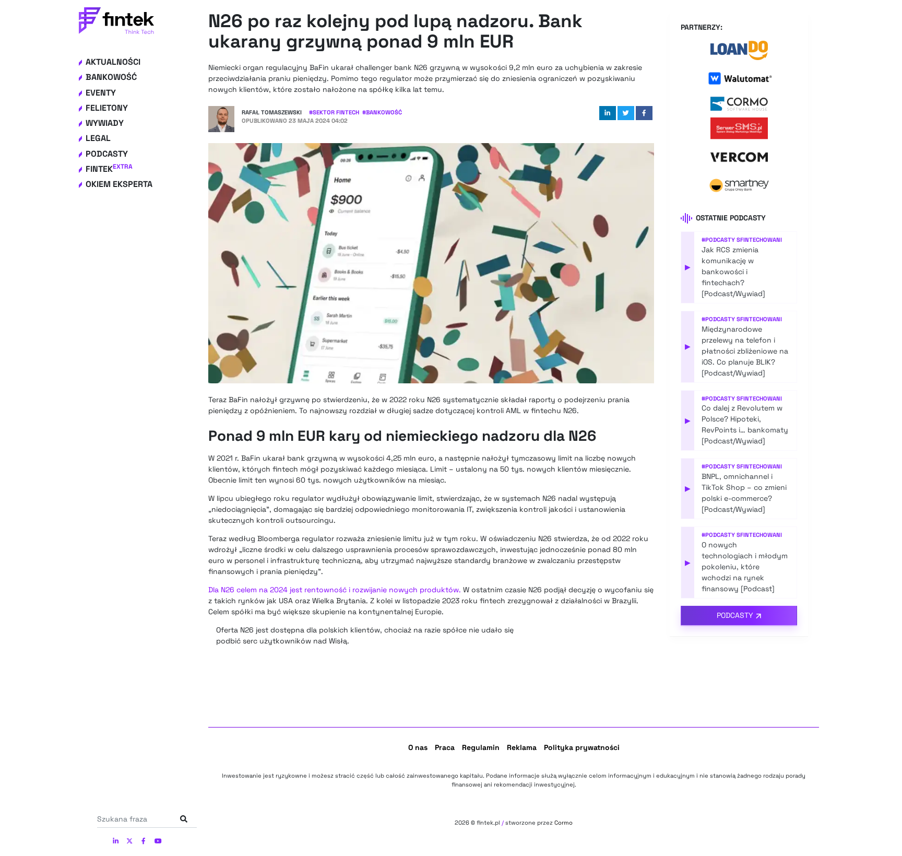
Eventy (101, 92)
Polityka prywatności (582, 747)
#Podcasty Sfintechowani (742, 239)
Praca (445, 747)
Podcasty (107, 153)
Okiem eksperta (119, 184)
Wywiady (105, 123)
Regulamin (481, 747)
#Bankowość (382, 112)
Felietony (107, 107)
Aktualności (113, 61)
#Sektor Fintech (334, 112)
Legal (98, 138)
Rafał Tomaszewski (272, 112)
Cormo (563, 822)
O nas (418, 747)
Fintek (109, 168)
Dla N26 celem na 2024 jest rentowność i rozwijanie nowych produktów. (334, 589)
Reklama (522, 747)
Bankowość (111, 77)
